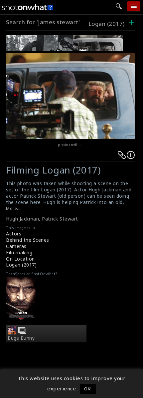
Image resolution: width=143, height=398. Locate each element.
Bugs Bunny (21, 338)
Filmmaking (19, 252)
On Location (20, 259)
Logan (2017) (106, 23)
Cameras (16, 246)
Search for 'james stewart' (43, 22)
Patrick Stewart (60, 219)
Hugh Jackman (22, 219)
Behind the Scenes (27, 240)
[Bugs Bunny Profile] (12, 332)
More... (13, 208)
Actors (13, 233)
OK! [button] (88, 389)
